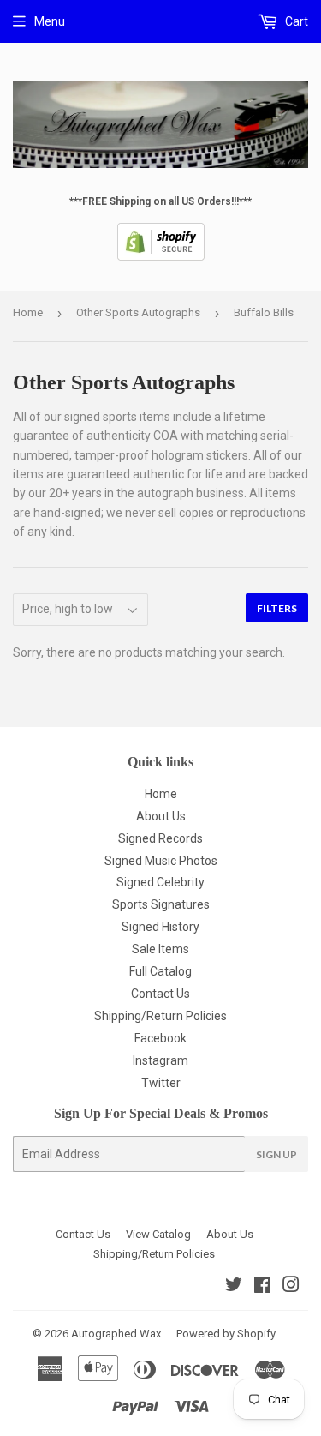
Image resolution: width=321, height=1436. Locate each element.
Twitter (161, 1083)
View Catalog (158, 1234)
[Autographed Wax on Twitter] (233, 1287)
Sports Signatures (161, 904)
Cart (295, 21)
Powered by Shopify (226, 1333)
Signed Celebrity (160, 882)
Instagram (160, 1060)
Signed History (160, 927)
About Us (161, 816)
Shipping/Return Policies (160, 1016)
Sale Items (160, 949)
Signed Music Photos (160, 861)
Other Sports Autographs (138, 312)
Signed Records (160, 838)
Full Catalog (160, 971)
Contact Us (160, 993)
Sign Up (276, 1154)
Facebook (160, 1038)
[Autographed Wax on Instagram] (291, 1287)
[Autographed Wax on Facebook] (262, 1287)
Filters (277, 608)
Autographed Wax (116, 1333)
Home (28, 312)
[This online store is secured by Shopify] (161, 257)
